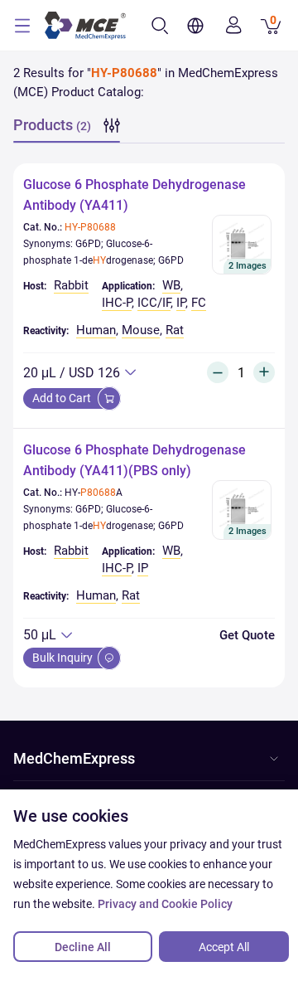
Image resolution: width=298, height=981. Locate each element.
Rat (175, 330)
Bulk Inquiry (63, 657)
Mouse (141, 330)
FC (198, 302)
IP (180, 302)
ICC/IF (154, 302)
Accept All (224, 947)
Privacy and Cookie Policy (165, 904)
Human (96, 330)
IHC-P (117, 302)
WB (171, 285)
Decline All (83, 947)
